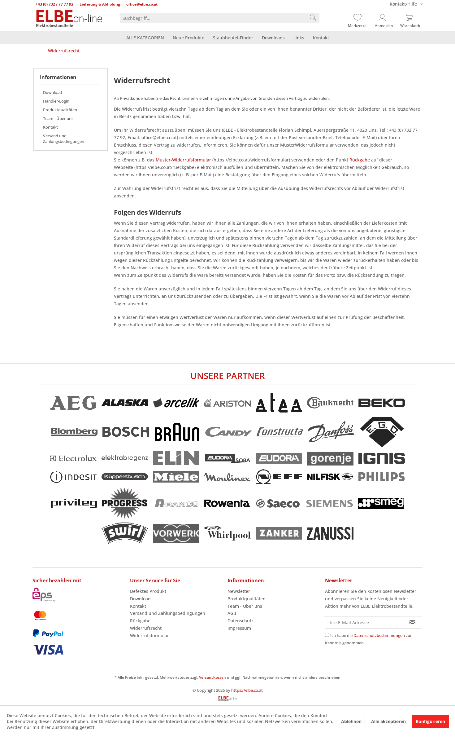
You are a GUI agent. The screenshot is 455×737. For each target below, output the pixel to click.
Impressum (239, 628)
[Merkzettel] (357, 18)
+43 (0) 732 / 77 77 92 (54, 4)
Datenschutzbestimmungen (379, 635)
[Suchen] (312, 18)
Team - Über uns (58, 118)
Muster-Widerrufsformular (183, 160)
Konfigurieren (430, 721)
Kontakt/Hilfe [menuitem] (404, 4)
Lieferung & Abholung (100, 4)
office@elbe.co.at (142, 4)
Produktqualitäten (60, 110)
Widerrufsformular (149, 635)
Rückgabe (359, 160)
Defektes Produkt (148, 591)
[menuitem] (219, 18)
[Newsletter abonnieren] (412, 622)
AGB (232, 613)
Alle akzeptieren (388, 721)
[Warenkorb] (410, 18)
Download (52, 92)
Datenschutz (241, 621)
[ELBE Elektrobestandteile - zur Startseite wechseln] (69, 19)
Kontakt (50, 127)
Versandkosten (212, 677)
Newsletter (239, 591)
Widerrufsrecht (146, 628)
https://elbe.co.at (247, 690)
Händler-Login (56, 101)
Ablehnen (351, 721)
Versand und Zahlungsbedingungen (63, 138)
